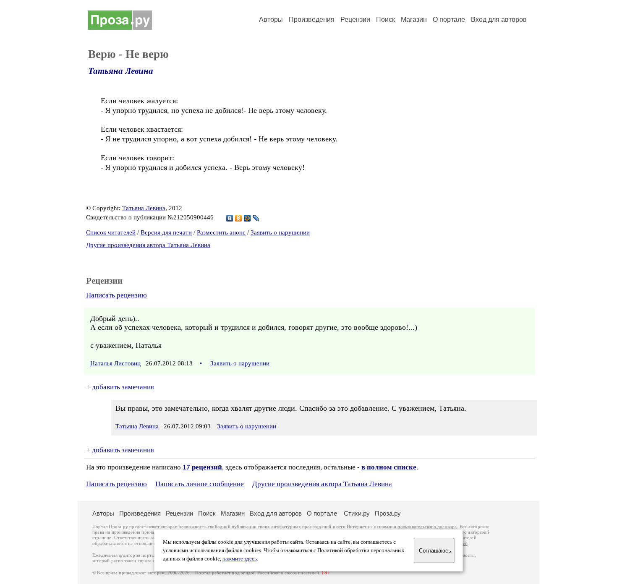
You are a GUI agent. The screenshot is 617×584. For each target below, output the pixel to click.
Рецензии (355, 19)
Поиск (385, 19)
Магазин (414, 19)
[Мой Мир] (247, 218)
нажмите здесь (239, 559)
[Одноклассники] (238, 218)
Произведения (312, 19)
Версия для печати (166, 232)
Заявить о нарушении (280, 232)
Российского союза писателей (288, 573)
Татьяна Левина (120, 71)
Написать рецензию (116, 295)
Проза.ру (388, 513)
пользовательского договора (427, 526)
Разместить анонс (221, 232)
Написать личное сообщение (199, 484)
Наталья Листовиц (115, 363)
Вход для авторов (499, 19)
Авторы (271, 19)
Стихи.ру (357, 513)
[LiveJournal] (256, 218)
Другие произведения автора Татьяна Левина (148, 245)
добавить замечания (123, 387)
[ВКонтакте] (229, 218)
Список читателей (111, 232)
